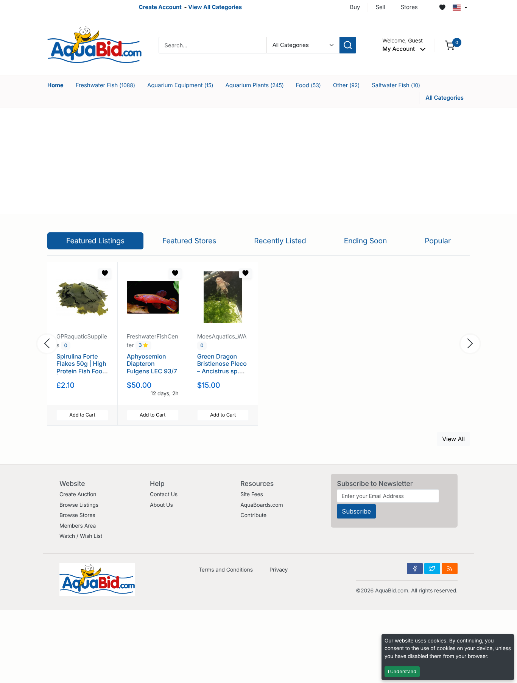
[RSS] (450, 568)
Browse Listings (78, 505)
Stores (409, 7)
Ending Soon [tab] (365, 240)
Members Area (77, 526)
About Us (161, 505)
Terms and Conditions (226, 570)
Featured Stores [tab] (189, 240)
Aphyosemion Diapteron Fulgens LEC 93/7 (152, 363)
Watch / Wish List (80, 536)
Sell (380, 7)
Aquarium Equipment (180, 85)
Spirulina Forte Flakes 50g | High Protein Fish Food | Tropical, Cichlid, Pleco (82, 370)
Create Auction (77, 494)
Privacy (278, 570)
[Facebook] (415, 568)
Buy (355, 7)
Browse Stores (77, 515)
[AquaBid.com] (94, 44)
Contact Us (164, 494)
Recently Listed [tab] (280, 240)
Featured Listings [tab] (95, 240)
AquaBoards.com (261, 505)
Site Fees (251, 494)
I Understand (402, 671)
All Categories (444, 97)
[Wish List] (442, 7)
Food (308, 85)
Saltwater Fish (396, 85)
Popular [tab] (438, 240)
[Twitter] (432, 568)
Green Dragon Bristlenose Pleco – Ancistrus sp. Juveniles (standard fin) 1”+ (222, 370)
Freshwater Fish (105, 85)
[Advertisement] (258, 161)
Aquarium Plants (255, 85)
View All (453, 439)
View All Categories (215, 7)
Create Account (160, 7)
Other (346, 85)
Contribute (253, 515)
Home (55, 85)
